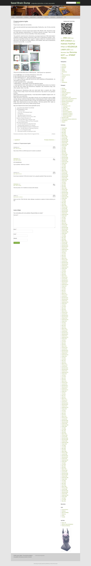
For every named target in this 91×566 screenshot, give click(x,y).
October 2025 (64, 142)
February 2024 (64, 172)
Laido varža (65, 107)
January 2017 (64, 296)
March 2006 (64, 486)
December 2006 (65, 473)
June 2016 (64, 306)
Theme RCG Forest (53, 563)
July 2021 (64, 217)
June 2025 (64, 148)
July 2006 (64, 480)
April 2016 (64, 309)
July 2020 (64, 234)
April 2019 (64, 256)
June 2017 (64, 289)
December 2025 (65, 139)
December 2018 (65, 262)
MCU (63, 80)
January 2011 (64, 401)
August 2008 (64, 444)
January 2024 (64, 173)
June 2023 (64, 183)
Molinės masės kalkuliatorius (67, 524)
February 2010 (64, 417)
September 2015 (65, 319)
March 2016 (64, 310)
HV (66, 47)
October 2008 (64, 441)
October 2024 (64, 160)
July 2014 (64, 340)
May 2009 (64, 430)
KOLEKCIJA (72, 46)
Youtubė (63, 516)
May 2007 (64, 465)
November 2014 (65, 334)
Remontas (73, 52)
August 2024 (64, 163)
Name (15, 229)
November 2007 (65, 457)
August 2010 (64, 408)
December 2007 (65, 455)
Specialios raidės (65, 117)
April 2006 (64, 485)
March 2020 (64, 240)
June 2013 (64, 359)
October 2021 (64, 213)
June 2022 (64, 201)
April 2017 (64, 291)
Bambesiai (64, 67)
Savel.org (64, 514)
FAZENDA (64, 44)
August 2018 (64, 268)
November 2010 (65, 404)
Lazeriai (63, 77)
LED (68, 49)
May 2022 (64, 202)
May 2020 (64, 237)
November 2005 (65, 492)
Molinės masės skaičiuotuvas (67, 100)
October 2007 (64, 458)
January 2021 (64, 226)
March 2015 (64, 328)
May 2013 (64, 360)
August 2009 (64, 426)
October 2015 (64, 318)
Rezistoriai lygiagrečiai (67, 111)
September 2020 (65, 232)
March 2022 (64, 205)
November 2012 (65, 369)
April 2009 (64, 432)
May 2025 (64, 150)
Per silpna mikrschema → (49, 139)
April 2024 (64, 169)
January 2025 (64, 155)
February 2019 (64, 259)
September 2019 (65, 249)
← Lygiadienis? (17, 139)
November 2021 (65, 211)
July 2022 (64, 199)
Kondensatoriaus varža (66, 97)
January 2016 (64, 313)
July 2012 (64, 375)
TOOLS (63, 58)
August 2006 (64, 479)
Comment (16, 215)
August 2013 (64, 356)
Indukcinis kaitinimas (66, 75)
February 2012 (64, 382)
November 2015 (65, 316)
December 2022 (65, 192)
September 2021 (65, 214)
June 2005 (64, 499)
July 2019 (64, 252)
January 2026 (64, 138)
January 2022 (64, 208)
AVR (62, 40)
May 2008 (64, 448)
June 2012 (64, 376)
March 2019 (64, 258)
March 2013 (64, 363)
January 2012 (64, 384)
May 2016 (64, 308)
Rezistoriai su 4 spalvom (67, 113)
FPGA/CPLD (29, 133)
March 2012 (64, 381)
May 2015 (64, 325)
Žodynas (46, 17)
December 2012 (65, 368)
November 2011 (65, 387)
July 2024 (64, 164)
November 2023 (65, 176)
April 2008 (64, 449)
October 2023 (64, 177)
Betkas (25, 133)
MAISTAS (71, 49)
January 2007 (64, 471)
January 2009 (64, 436)
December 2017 (65, 280)
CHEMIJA (68, 41)
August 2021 (64, 215)
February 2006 (64, 487)
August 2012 (64, 373)
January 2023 (64, 191)
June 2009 (64, 429)
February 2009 (64, 435)
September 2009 (65, 425)
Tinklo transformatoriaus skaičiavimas (69, 119)
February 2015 (64, 329)
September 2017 (65, 284)
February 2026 (64, 136)
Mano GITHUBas (65, 512)
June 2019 (64, 253)
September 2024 (65, 161)
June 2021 (64, 218)
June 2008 (64, 446)
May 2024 (64, 167)
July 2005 (64, 498)
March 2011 (64, 398)
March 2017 (64, 293)
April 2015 (64, 327)
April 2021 (64, 221)
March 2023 (64, 188)
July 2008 (64, 445)
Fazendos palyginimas (66, 92)
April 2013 (64, 362)
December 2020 (65, 227)
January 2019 (64, 261)
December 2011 (65, 385)
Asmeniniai (64, 66)
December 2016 (65, 297)
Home (13, 17)
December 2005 (65, 490)
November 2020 (65, 229)
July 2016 (64, 305)
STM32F (72, 55)
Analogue (63, 64)
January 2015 (64, 331)
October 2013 (64, 353)
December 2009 (65, 420)
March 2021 (64, 223)
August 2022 (64, 198)
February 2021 (64, 224)
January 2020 (64, 243)
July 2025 (64, 147)
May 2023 (64, 185)
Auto (72, 38)
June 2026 (64, 131)
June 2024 (64, 166)
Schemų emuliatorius (66, 525)
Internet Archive (65, 509)
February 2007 (64, 470)
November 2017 (65, 281)
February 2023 (64, 189)
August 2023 (64, 180)
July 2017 (64, 287)
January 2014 (64, 349)
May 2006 (64, 483)
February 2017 (64, 294)
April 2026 (64, 134)
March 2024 (64, 170)
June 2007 (64, 464)
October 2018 (64, 265)
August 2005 (64, 496)
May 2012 (64, 378)
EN (65, 17)
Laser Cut (64, 76)
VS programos (64, 120)
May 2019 (64, 255)
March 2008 (64, 451)
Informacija (59, 17)
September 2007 (65, 460)
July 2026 (64, 129)
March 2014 (64, 346)
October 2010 (64, 406)
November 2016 (65, 299)
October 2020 (64, 230)
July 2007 (64, 463)
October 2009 (64, 423)
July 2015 (64, 322)
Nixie (68, 52)
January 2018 (64, 278)
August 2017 (64, 286)
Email (15, 234)
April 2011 (64, 397)
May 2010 (64, 413)
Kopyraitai (42, 555)
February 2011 (64, 400)
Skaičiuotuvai (19, 17)
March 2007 (64, 468)
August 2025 (64, 145)
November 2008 (65, 439)
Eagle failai (32, 17)
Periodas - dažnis (66, 108)
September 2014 (65, 337)
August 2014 (64, 338)
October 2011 (64, 388)
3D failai (26, 17)
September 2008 (65, 442)
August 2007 (64, 461)
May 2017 (64, 290)
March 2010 (64, 416)
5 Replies (53, 133)
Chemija (63, 70)
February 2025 (64, 154)
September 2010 (65, 407)
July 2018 (64, 270)
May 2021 (64, 220)
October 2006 (64, 476)
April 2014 (64, 344)
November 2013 (65, 351)
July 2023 (64, 182)
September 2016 (65, 302)
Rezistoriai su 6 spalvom (67, 114)
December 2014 (65, 332)
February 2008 (64, 452)
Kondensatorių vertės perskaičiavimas (69, 98)
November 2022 (65, 193)
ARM (65, 38)
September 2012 (65, 372)
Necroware (63, 52)
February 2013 (64, 365)
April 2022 (64, 204)
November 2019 (65, 246)
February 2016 (64, 312)
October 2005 (64, 493)
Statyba (67, 55)
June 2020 (64, 236)
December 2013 (65, 350)
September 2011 (65, 389)
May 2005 (64, 501)
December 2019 (65, 245)
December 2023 (65, 174)
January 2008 (64, 454)
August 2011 (64, 391)
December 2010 (65, 403)
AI (62, 38)
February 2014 (64, 347)
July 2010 (64, 410)
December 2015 (65, 315)
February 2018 (64, 277)
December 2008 (65, 438)
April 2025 (64, 151)
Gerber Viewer (64, 94)
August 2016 (64, 303)
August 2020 (64, 233)
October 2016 (64, 300)
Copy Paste (40, 17)
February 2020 (64, 242)
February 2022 (64, 207)
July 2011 (64, 392)
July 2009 (64, 427)
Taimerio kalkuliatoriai (67, 116)
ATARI (69, 38)
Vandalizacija (64, 82)
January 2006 (64, 489)
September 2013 (65, 354)
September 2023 (65, 179)
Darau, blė (64, 522)
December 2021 (65, 210)
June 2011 (64, 394)
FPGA (38, 133)
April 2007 (64, 467)
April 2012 (64, 379)
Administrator (20, 133)
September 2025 (65, 144)
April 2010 (64, 414)
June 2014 (64, 341)
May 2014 (64, 343)
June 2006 (64, 482)
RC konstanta (65, 110)
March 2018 (64, 275)
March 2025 (64, 153)
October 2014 (64, 335)
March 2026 (64, 135)
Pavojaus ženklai (65, 103)
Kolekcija (53, 17)
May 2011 (64, 395)
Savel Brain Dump (20, 2)
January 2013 (64, 366)
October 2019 (64, 248)
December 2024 (65, 157)
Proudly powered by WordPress (44, 563)
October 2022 (64, 195)
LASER (63, 49)
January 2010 (64, 419)
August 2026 (64, 128)
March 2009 (64, 433)
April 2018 (64, 274)
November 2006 (65, 474)
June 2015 (64, 324)
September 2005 (65, 495)
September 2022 (65, 196)
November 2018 (65, 264)
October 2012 (64, 370)
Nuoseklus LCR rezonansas (67, 101)
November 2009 (65, 422)
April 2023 (64, 186)
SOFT (63, 55)
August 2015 (64, 321)
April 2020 (64, 239)
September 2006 (65, 477)
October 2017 (64, 283)
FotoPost (71, 43)
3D (61, 38)
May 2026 (64, 132)
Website (15, 238)
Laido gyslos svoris (66, 105)
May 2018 (64, 272)
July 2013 (64, 357)
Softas (63, 515)
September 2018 (65, 267)
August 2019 (64, 251)
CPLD (73, 41)
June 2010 (64, 411)
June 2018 (64, 271)
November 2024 (65, 158)
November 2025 (65, 141)
